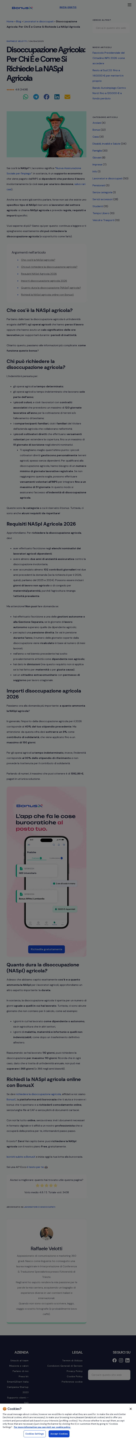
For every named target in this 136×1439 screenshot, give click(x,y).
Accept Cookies (59, 1433)
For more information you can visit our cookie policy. (42, 1427)
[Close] (130, 1409)
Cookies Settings (34, 1433)
